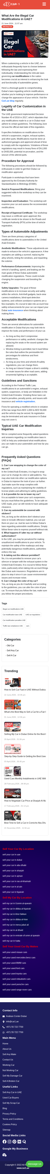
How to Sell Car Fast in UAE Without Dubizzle (26, 690)
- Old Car (10, 645)
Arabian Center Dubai (16, 1016)
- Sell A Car (11, 655)
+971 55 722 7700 (14, 1027)
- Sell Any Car (12, 650)
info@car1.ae (12, 1021)
